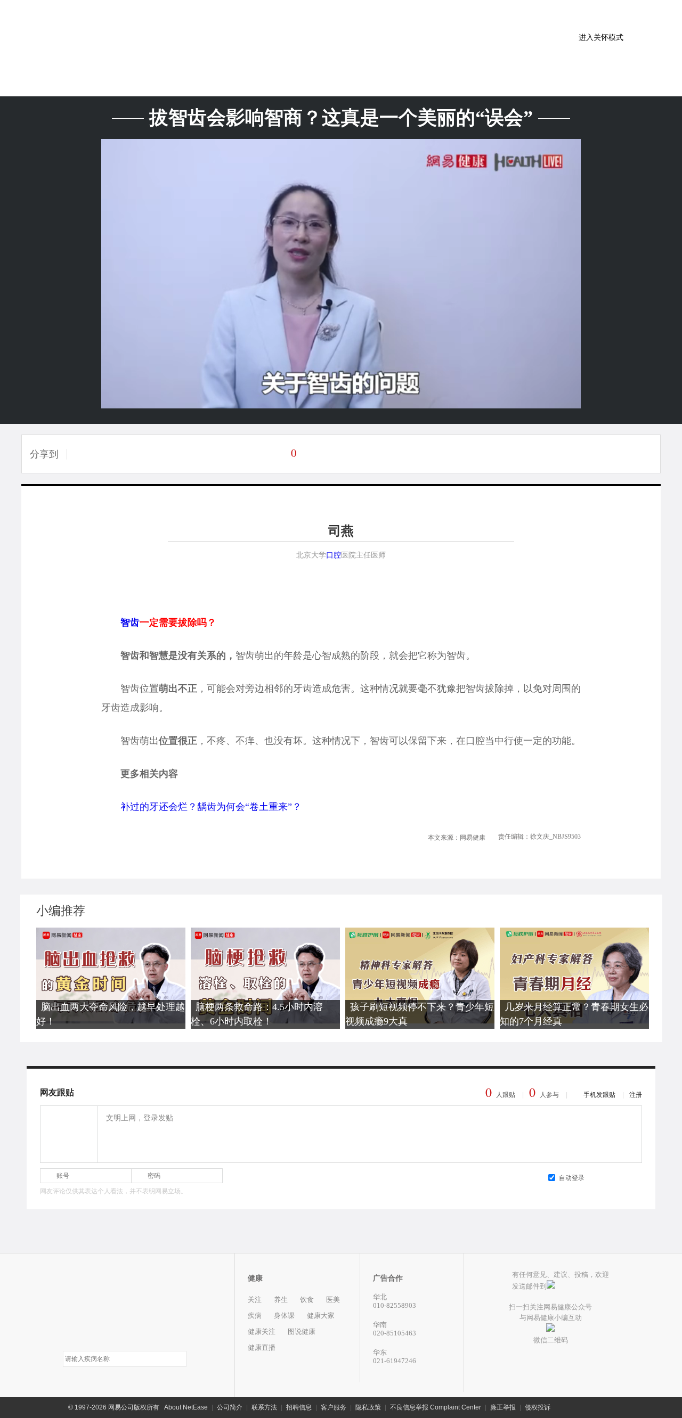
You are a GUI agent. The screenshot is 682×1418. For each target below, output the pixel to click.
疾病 (255, 1315)
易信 (86, 453)
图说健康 (301, 1331)
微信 (135, 453)
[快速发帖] (279, 453)
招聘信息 (299, 1407)
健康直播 (261, 1347)
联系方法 (264, 1407)
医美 (333, 1300)
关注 (255, 1300)
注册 (635, 1095)
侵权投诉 (537, 1407)
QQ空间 (159, 453)
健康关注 (261, 1331)
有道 (233, 453)
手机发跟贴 (599, 1095)
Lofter (110, 453)
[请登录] (68, 1134)
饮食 (307, 1300)
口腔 (333, 555)
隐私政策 (368, 1407)
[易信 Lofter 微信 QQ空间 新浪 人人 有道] (171, 453)
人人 (209, 453)
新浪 (184, 453)
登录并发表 (615, 1177)
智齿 (130, 622)
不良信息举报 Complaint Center (435, 1407)
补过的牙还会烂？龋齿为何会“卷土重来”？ (211, 806)
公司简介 (229, 1407)
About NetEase (186, 1407)
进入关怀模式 (601, 37)
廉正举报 (503, 1407)
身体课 (284, 1315)
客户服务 (333, 1407)
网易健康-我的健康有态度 (124, 1304)
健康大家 (321, 1315)
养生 (281, 1300)
